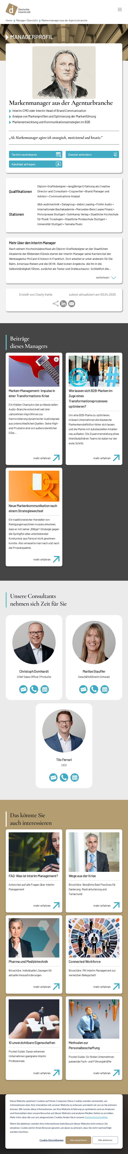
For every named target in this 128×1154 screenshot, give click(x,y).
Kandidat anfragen (23, 164)
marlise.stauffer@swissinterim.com (83, 689)
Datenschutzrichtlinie (96, 1117)
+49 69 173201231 (64, 777)
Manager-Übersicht (27, 20)
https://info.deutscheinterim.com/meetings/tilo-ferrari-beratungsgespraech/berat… (74, 777)
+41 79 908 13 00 (94, 689)
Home (9, 20)
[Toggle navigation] (119, 9)
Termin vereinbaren (24, 154)
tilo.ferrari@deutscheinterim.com (53, 777)
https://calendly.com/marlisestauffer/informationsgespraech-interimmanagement (104, 689)
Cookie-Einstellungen (52, 1140)
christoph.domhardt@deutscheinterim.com (23, 689)
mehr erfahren (41, 458)
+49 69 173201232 (34, 689)
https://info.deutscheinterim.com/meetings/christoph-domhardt (44, 689)
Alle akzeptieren (78, 1140)
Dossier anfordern (80, 154)
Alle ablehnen (105, 1140)
